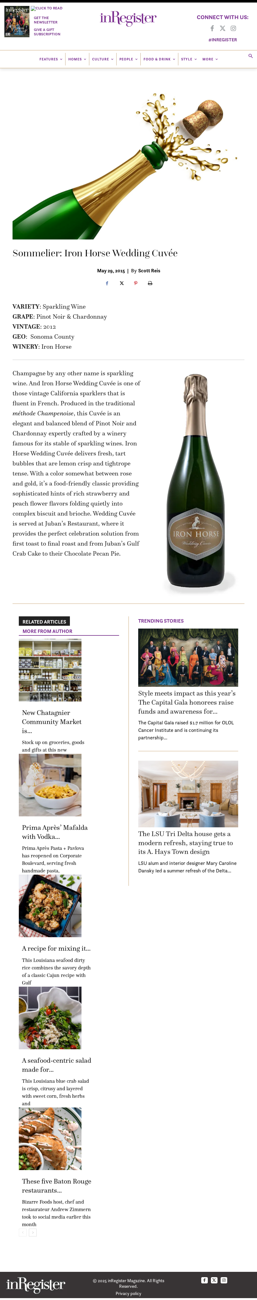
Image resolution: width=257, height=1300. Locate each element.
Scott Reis (149, 270)
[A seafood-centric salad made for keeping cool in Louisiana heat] (50, 1018)
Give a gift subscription (47, 31)
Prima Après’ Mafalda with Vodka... (55, 832)
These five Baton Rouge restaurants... (56, 1186)
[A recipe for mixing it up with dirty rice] (50, 906)
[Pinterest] (135, 283)
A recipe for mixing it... (56, 948)
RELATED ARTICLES (44, 622)
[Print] (150, 283)
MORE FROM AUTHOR (47, 631)
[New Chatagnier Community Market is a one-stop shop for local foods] (50, 670)
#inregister (222, 40)
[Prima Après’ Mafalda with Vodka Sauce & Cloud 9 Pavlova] (50, 785)
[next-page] (33, 1232)
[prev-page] (23, 1232)
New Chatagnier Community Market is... (51, 721)
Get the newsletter (45, 19)
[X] (121, 283)
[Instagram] (233, 28)
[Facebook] (212, 28)
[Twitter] (223, 28)
